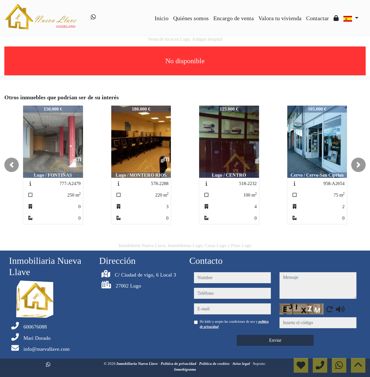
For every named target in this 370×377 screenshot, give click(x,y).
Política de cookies (214, 363)
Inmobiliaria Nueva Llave (137, 363)
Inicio (162, 18)
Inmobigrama (185, 369)
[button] (11, 165)
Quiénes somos (191, 18)
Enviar (275, 340)
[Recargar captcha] (329, 309)
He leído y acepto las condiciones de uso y (234, 324)
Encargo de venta (233, 18)
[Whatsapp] (93, 17)
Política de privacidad (179, 363)
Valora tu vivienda (279, 18)
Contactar (317, 18)
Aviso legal (241, 363)
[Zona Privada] (336, 18)
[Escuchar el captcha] (340, 309)
